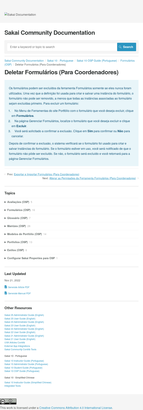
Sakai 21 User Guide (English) (19, 339)
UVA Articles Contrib (14, 342)
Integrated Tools (12, 385)
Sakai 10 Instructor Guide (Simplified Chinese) (27, 382)
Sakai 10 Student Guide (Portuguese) (23, 367)
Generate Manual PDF (19, 293)
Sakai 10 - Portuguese (60, 60)
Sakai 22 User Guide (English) (19, 332)
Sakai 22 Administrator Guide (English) (24, 328)
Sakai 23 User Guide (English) (19, 325)
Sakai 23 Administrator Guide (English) (24, 321)
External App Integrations (17, 345)
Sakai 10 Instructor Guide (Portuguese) (24, 360)
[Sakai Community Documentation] (20, 14)
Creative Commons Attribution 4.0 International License (75, 408)
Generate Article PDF (18, 287)
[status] (71, 123)
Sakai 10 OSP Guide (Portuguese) (97, 60)
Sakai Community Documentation (24, 60)
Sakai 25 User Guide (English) (19, 318)
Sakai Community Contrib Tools (20, 349)
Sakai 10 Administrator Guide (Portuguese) (26, 364)
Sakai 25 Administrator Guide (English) (24, 314)
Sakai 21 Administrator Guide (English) (24, 335)
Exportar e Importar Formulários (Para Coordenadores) (46, 174)
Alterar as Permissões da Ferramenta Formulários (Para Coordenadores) (92, 178)
